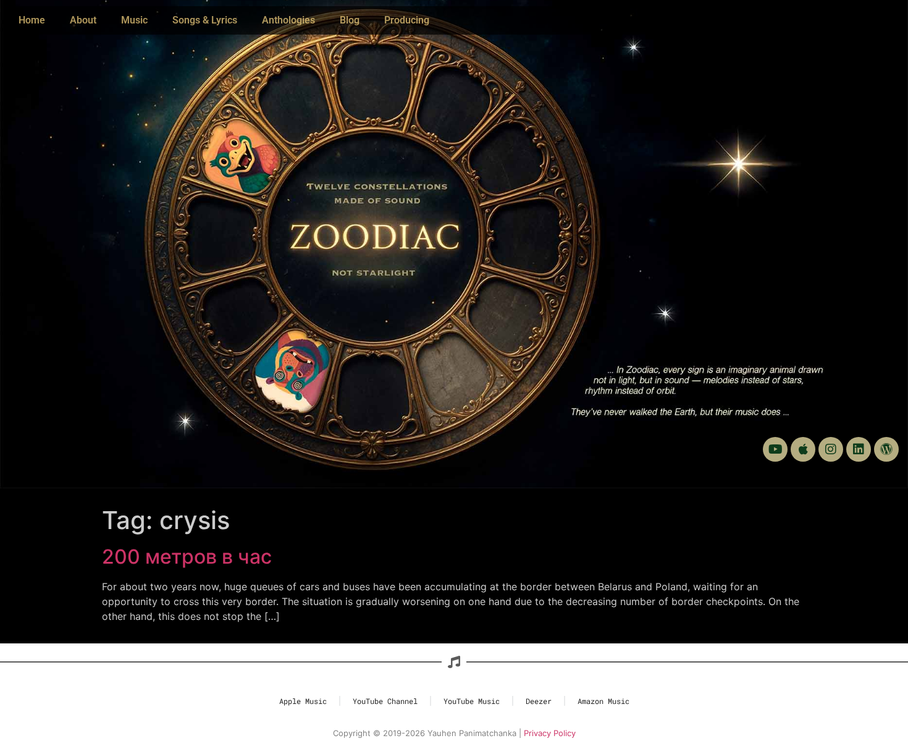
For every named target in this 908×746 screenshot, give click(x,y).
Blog (349, 20)
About (83, 20)
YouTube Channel (385, 701)
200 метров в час (187, 557)
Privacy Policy (550, 733)
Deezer (539, 701)
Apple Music (303, 701)
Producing (406, 20)
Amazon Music (603, 701)
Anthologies (288, 20)
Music (134, 20)
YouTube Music (471, 701)
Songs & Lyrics (204, 20)
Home (32, 20)
